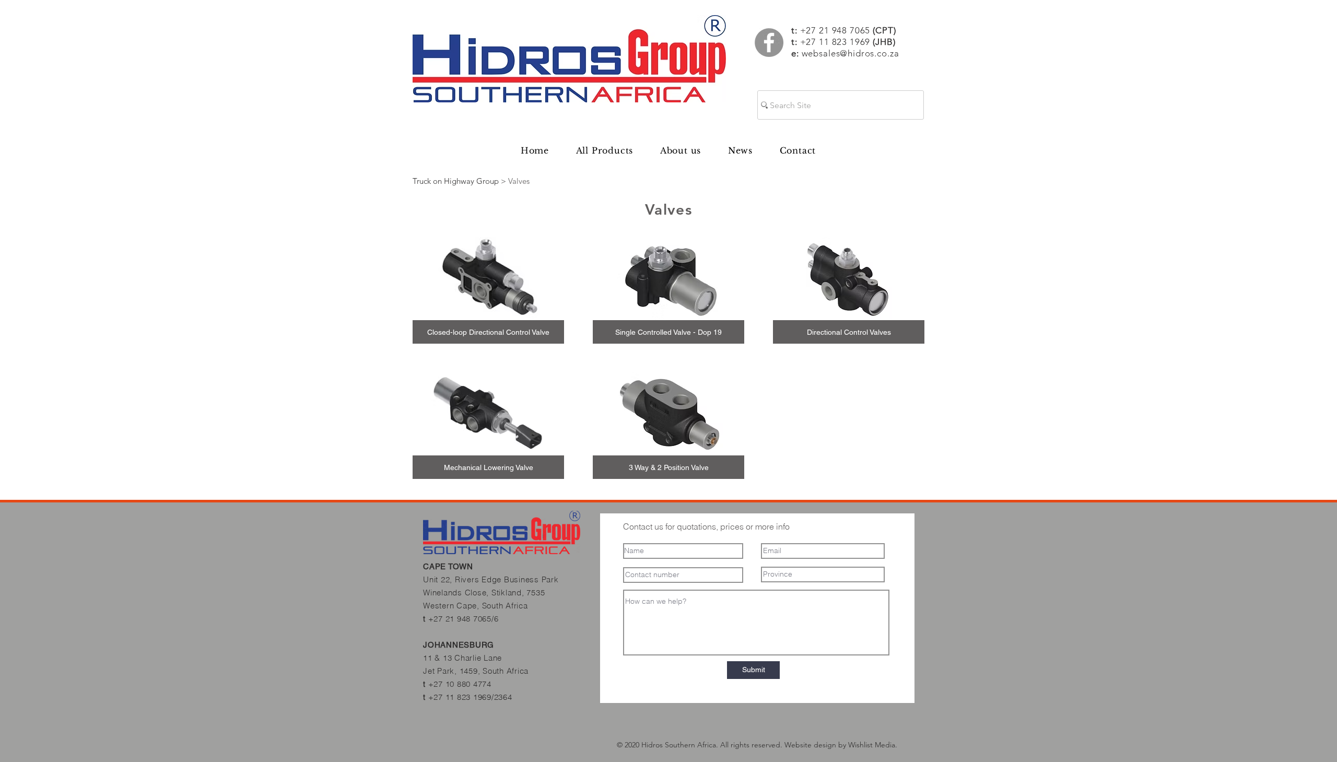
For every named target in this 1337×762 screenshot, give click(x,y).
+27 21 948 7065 (848, 30)
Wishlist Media (871, 744)
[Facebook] (769, 42)
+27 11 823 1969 (835, 42)
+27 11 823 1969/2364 (470, 697)
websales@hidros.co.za (850, 53)
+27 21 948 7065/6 (463, 619)
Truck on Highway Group (456, 181)
